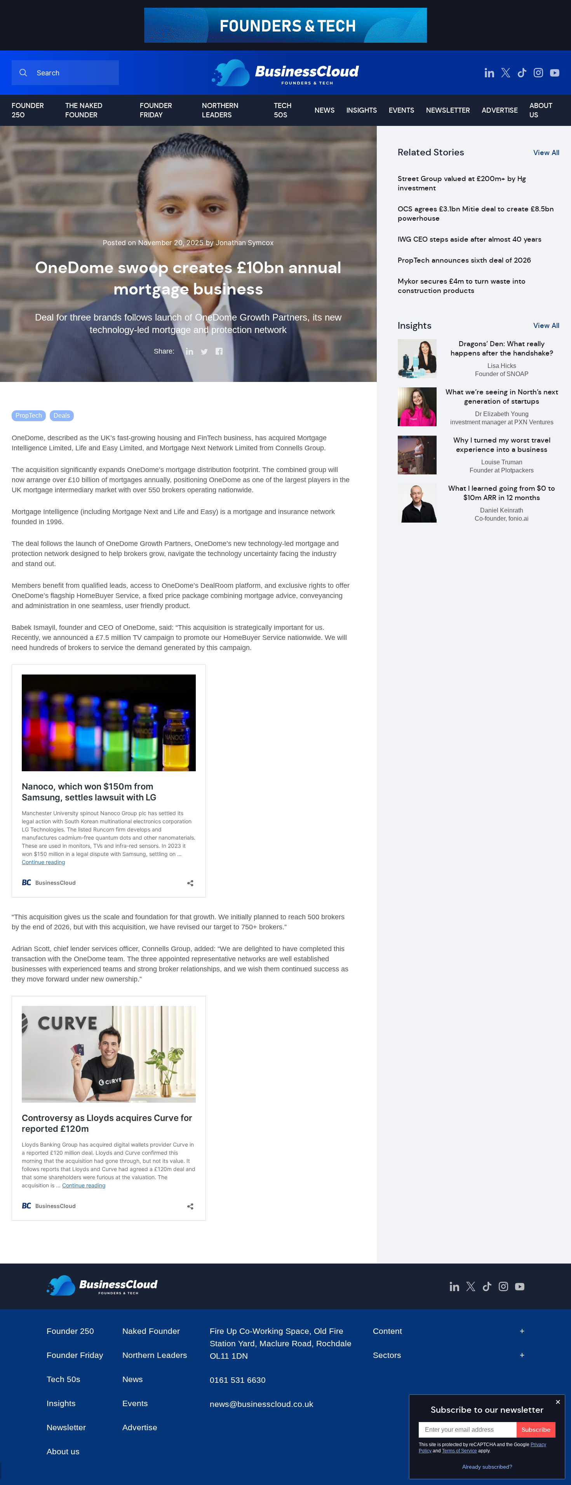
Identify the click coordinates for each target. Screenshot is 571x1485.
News (325, 110)
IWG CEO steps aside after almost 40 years (469, 239)
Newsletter (448, 110)
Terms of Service (459, 1451)
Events (401, 110)
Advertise (500, 110)
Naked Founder (151, 1330)
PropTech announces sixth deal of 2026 (464, 260)
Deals (62, 415)
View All (546, 152)
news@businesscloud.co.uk (261, 1404)
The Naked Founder (84, 110)
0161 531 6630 (238, 1379)
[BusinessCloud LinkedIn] (489, 72)
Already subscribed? (487, 1466)
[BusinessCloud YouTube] (554, 72)
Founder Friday (156, 110)
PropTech (29, 415)
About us (540, 110)
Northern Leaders (220, 110)
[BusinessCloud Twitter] (505, 72)
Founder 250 (28, 110)
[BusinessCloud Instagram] (538, 72)
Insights (361, 110)
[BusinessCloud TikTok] (522, 72)
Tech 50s (282, 110)
